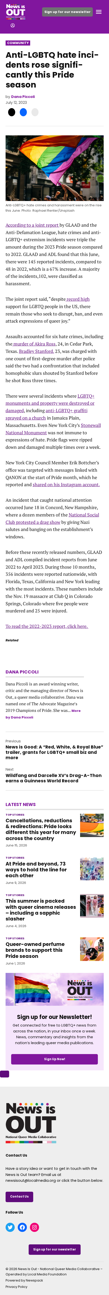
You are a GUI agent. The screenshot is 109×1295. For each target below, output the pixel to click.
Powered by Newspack (24, 1280)
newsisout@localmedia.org (31, 1180)
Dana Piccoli (23, 96)
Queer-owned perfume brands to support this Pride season (35, 950)
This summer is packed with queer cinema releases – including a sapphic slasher (41, 910)
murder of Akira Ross (34, 344)
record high (78, 299)
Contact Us (19, 1197)
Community (18, 43)
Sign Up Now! (54, 1059)
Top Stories (15, 815)
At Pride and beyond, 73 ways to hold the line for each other (36, 869)
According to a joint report (33, 225)
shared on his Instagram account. (66, 484)
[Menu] (99, 12)
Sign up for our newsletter (67, 12)
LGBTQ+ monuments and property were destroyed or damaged (50, 403)
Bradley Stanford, (36, 351)
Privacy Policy (16, 1287)
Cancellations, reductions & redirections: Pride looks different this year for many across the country (41, 829)
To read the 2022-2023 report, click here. (47, 626)
